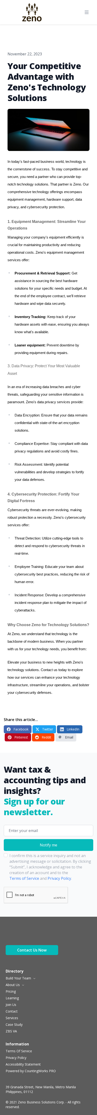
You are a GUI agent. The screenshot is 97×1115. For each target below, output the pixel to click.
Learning (12, 998)
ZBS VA (11, 1031)
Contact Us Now (32, 950)
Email (69, 737)
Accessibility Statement (23, 1064)
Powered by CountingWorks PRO (31, 1071)
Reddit (46, 737)
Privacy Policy (59, 878)
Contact (12, 1011)
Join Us (11, 1004)
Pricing (11, 991)
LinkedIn (73, 729)
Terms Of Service (19, 1051)
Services (12, 1018)
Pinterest (21, 737)
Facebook (20, 729)
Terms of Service (24, 878)
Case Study (14, 1024)
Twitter (47, 729)
